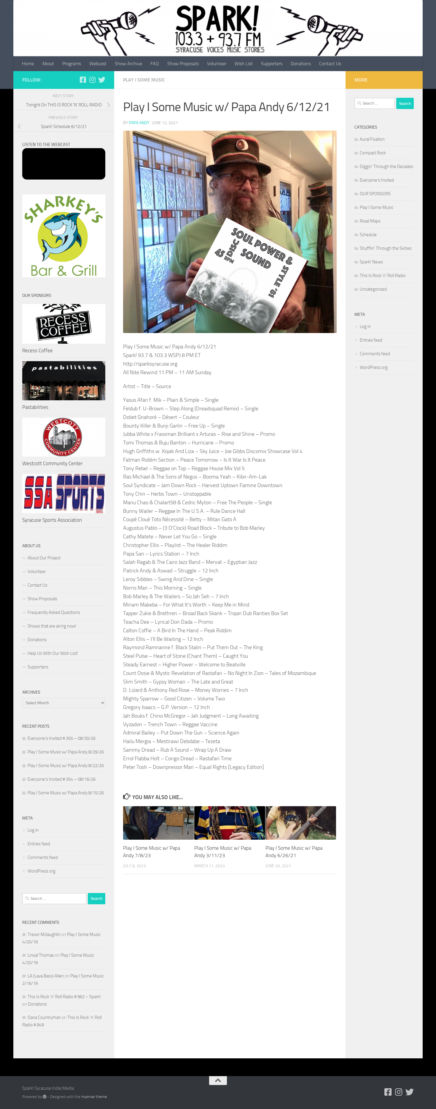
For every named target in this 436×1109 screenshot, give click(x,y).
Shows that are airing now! (52, 626)
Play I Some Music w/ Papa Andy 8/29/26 (66, 752)
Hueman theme (94, 1096)
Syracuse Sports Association (52, 520)
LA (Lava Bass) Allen (46, 976)
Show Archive (128, 63)
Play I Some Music (144, 80)
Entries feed (39, 843)
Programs (71, 63)
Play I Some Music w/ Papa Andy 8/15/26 (66, 793)
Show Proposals (183, 63)
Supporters (271, 63)
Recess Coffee (37, 350)
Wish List (244, 63)
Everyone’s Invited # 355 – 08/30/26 (62, 738)
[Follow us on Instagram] (92, 79)
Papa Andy (139, 122)
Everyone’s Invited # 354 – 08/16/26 (62, 779)
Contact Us (330, 63)
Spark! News (371, 262)
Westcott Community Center (52, 463)
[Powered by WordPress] (45, 1097)
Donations (301, 63)
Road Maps (370, 221)
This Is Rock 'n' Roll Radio (382, 275)
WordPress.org (41, 871)
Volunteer (216, 63)
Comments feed (43, 857)
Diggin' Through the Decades (386, 166)
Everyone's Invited (377, 180)
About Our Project (44, 558)
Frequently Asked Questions (54, 612)
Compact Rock (373, 153)
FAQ (154, 63)
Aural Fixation (372, 139)
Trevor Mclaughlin (44, 934)
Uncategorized (373, 289)
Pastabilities (35, 407)
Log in (33, 830)
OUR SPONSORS (375, 193)
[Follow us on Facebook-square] (82, 79)
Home (28, 63)
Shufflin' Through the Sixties (386, 248)
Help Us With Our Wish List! (53, 653)
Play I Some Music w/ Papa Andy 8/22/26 (66, 765)
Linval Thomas (41, 955)
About (48, 63)
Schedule (368, 234)
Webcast (97, 63)
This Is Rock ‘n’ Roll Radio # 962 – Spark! (64, 996)
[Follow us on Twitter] (101, 79)
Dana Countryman (44, 1017)
